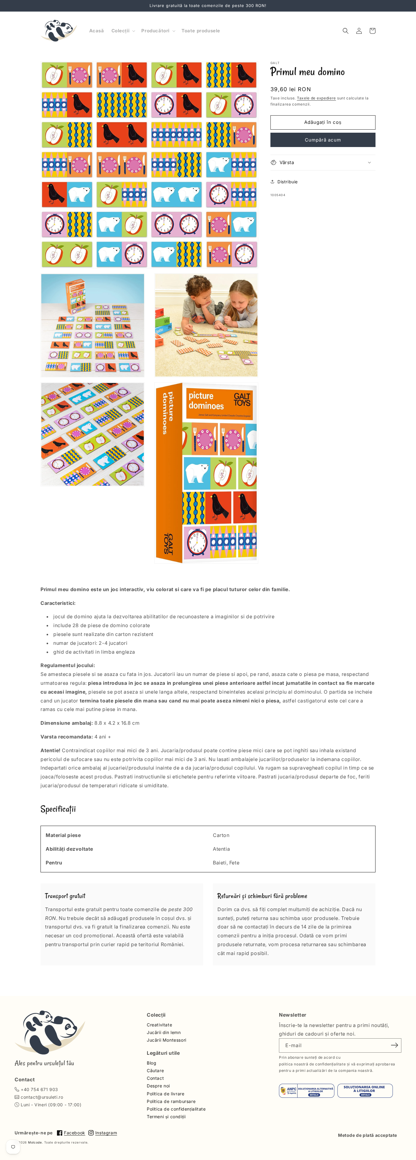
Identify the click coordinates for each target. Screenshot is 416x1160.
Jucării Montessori (166, 1040)
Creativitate (159, 1024)
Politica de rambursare (171, 1101)
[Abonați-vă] (394, 1045)
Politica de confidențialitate (176, 1109)
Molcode (35, 1142)
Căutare (155, 1070)
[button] (123, 31)
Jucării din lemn (164, 1032)
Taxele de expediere (316, 98)
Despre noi (158, 1085)
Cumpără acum (323, 139)
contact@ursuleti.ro (42, 1097)
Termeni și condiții (166, 1116)
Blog (151, 1062)
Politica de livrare (165, 1093)
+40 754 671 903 (39, 1089)
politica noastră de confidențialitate (312, 1064)
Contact (155, 1078)
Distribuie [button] (287, 181)
